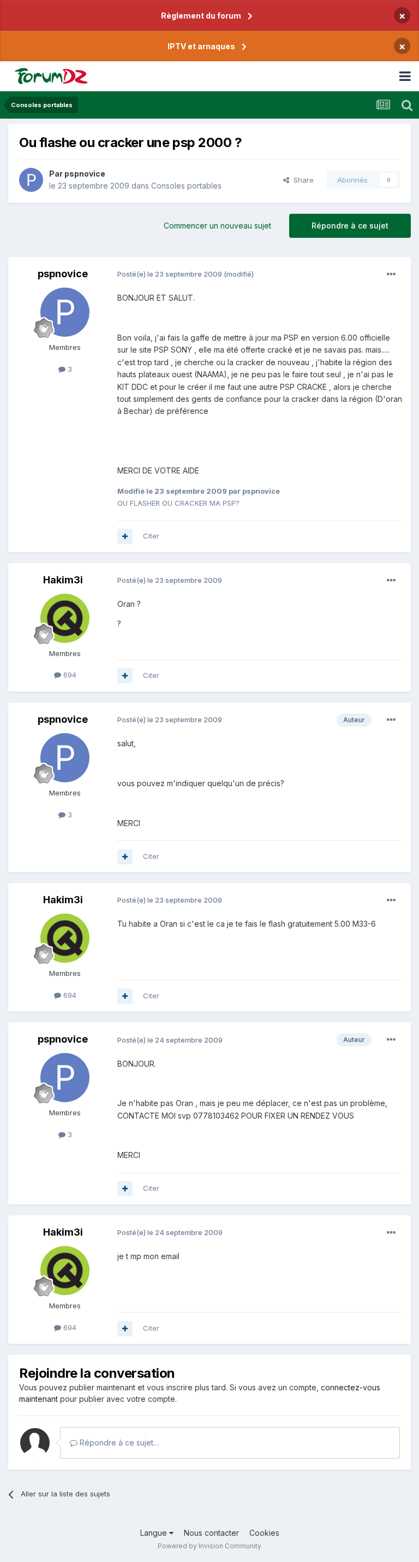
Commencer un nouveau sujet (217, 225)
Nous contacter (211, 1532)
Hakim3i (63, 580)
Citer (151, 535)
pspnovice (84, 173)
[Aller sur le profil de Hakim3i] (64, 618)
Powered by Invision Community (209, 1546)
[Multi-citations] (125, 536)
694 (68, 674)
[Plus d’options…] (391, 274)
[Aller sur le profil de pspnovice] (31, 180)
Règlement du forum (201, 15)
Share (301, 179)
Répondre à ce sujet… (118, 1442)
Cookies (264, 1532)
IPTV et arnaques (201, 46)
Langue (154, 1532)
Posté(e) (169, 274)
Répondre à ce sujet (350, 225)
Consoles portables (186, 185)
